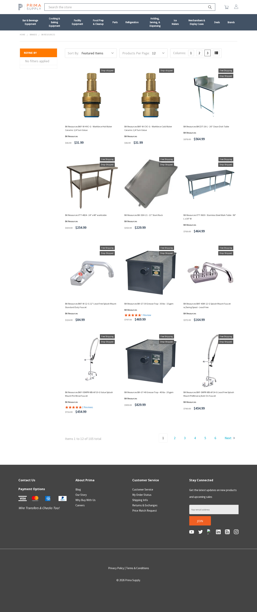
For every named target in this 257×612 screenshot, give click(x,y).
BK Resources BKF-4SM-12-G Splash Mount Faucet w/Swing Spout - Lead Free (207, 305)
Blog (78, 489)
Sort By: (73, 53)
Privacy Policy (116, 568)
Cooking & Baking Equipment (54, 22)
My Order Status (141, 495)
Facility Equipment (77, 22)
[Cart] (227, 7)
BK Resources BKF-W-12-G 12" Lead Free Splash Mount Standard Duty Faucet (90, 305)
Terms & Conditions (137, 568)
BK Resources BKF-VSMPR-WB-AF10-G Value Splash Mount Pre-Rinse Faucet (89, 394)
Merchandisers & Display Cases (197, 22)
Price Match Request (144, 510)
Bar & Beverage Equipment (30, 22)
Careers (80, 505)
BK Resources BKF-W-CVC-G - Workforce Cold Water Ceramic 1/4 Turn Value (148, 128)
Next (228, 438)
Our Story (81, 495)
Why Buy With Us (85, 500)
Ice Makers (175, 22)
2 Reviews (87, 407)
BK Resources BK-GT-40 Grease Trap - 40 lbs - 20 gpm (148, 392)
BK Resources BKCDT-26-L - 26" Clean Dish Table (206, 126)
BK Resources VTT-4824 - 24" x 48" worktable (85, 215)
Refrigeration (132, 22)
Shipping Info (140, 500)
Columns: (179, 53)
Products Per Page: (136, 53)
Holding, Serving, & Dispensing (155, 22)
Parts (115, 22)
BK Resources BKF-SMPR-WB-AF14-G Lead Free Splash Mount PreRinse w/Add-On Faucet (208, 394)
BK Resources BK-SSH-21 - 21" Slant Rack (143, 215)
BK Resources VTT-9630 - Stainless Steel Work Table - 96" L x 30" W (209, 217)
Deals (217, 22)
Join (200, 521)
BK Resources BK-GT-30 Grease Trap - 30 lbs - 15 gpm (148, 303)
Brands (231, 22)
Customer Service (142, 489)
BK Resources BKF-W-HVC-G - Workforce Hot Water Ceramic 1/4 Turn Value (88, 128)
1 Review (146, 315)
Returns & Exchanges (144, 505)
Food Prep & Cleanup (98, 22)
